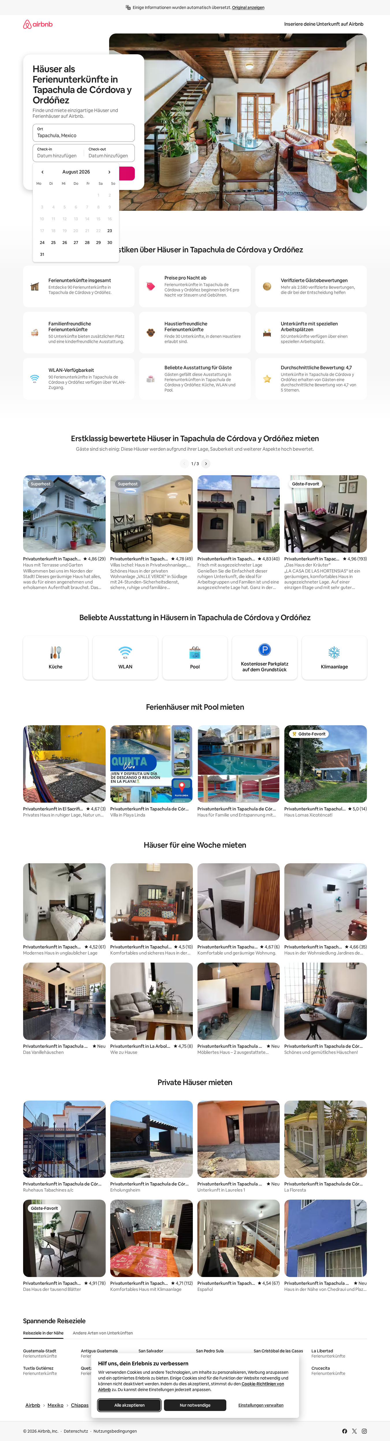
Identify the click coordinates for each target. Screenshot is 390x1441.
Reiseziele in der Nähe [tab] (43, 1333)
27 (76, 242)
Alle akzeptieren (129, 1405)
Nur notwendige (195, 1405)
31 (42, 254)
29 (98, 242)
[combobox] (83, 135)
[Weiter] (205, 463)
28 (87, 242)
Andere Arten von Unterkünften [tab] (103, 1333)
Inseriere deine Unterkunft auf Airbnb (323, 24)
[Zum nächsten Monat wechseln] (109, 172)
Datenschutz (76, 1431)
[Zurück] (184, 463)
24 (42, 242)
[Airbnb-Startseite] (38, 24)
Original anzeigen (248, 7)
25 (53, 242)
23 (109, 230)
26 (64, 242)
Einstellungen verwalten (260, 1405)
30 (109, 242)
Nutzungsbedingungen (115, 1431)
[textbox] (58, 155)
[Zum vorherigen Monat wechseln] (42, 172)
